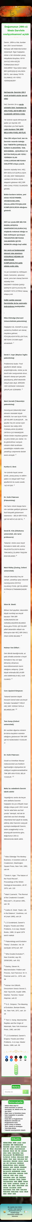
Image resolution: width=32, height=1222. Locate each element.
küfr (7, 1163)
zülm (26, 1185)
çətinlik (19, 1187)
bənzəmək (6, 1146)
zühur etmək (20, 1185)
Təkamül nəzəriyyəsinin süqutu (15, 1130)
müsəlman (23, 1167)
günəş (5, 1153)
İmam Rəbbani (7, 1189)
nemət (14, 1169)
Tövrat (18, 1179)
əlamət (10, 1193)
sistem (21, 1175)
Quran (5, 1173)
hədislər (5, 1159)
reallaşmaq (20, 1173)
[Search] (26, 1092)
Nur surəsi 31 (21, 1169)
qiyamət (23, 1171)
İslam (17, 1189)
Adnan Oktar (7, 1142)
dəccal (12, 1150)
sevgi (12, 1175)
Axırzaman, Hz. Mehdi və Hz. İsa (15, 1109)
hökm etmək (20, 1157)
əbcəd (26, 1191)
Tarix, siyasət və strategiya (13, 1126)
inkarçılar (14, 1161)
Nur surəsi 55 (7, 1171)
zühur (14, 1185)
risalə (26, 1173)
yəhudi (5, 1185)
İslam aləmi (23, 1189)
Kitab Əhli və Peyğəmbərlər (14, 1119)
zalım (9, 1185)
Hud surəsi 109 (7, 1155)
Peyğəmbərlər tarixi (11, 1122)
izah (4, 1163)
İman (13, 1189)
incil (26, 1159)
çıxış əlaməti (12, 1187)
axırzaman (6, 1144)
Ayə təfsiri (8, 1111)
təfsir (20, 1181)
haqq (22, 1153)
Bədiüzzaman (18, 1144)
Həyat (10, 1159)
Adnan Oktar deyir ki (11, 1105)
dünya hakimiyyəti (19, 1148)
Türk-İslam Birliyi (10, 1128)
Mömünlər (6, 1167)
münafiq (16, 1167)
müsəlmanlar (7, 1169)
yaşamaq (22, 1183)
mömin (16, 1165)
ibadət (14, 1159)
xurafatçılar (16, 1183)
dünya (12, 1149)
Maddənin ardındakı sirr (12, 1121)
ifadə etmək (20, 1159)
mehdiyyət (20, 1163)
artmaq (19, 1142)
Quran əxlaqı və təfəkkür (13, 1124)
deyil (4, 1148)
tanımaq (5, 1179)
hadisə (9, 1153)
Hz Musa (13, 1157)
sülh (17, 1177)
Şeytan (21, 1191)
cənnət (17, 1146)
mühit (11, 1167)
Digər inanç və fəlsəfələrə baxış (15, 1113)
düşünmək (6, 1150)
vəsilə (4, 1183)
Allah (14, 1142)
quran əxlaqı (12, 1173)
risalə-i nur (6, 1175)
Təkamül (25, 1181)
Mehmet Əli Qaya (8, 1165)
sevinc (16, 1175)
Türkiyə (23, 1179)
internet (20, 1161)
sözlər (13, 1177)
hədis (26, 1157)
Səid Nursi (22, 1177)
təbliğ (15, 1181)
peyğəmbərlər (16, 1171)
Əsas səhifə (16, 1069)
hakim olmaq (16, 1153)
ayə (12, 1144)
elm (16, 1150)
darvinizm (23, 1146)
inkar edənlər (7, 1161)
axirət (24, 1142)
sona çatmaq (6, 1177)
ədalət (5, 1193)
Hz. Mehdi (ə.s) (18, 1155)
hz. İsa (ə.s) (6, 1157)
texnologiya (12, 1179)
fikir (19, 1150)
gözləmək (24, 1150)
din (8, 1148)
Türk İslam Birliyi (8, 1181)
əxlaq (14, 1193)
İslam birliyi (6, 1191)
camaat (12, 1146)
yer (27, 1183)
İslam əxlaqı (14, 1191)
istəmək (26, 1161)
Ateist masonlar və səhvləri (14, 1107)
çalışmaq (5, 1187)
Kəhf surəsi (13, 1163)
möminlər (21, 1165)
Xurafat (9, 1183)
